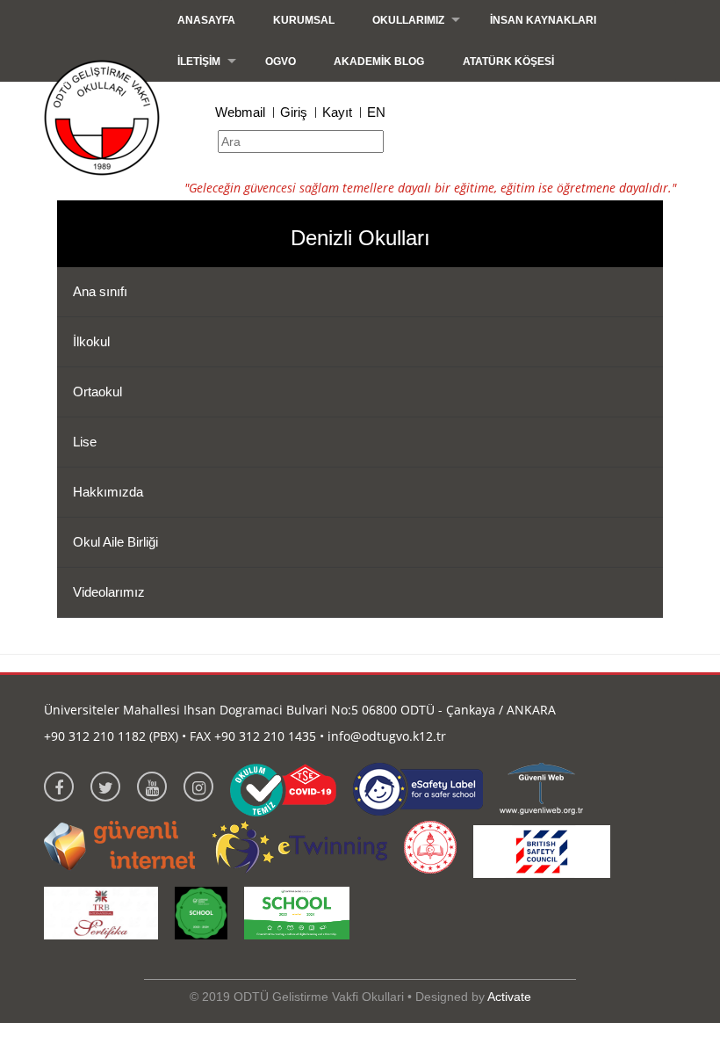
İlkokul (91, 341)
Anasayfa (206, 20)
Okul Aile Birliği (115, 541)
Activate (509, 997)
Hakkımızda (108, 491)
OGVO (280, 61)
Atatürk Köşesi (508, 61)
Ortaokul (97, 391)
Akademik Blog (379, 61)
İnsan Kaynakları (543, 20)
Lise (85, 441)
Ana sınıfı (100, 291)
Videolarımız (109, 591)
